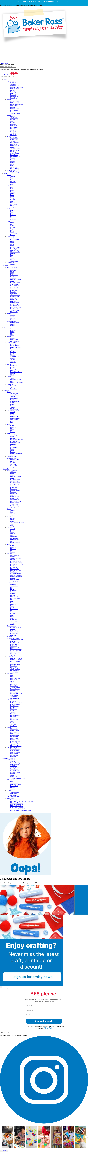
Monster (12, 227)
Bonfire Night (14, 290)
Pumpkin (12, 216)
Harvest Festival (14, 302)
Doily (11, 370)
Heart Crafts (13, 389)
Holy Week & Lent (15, 279)
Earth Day (13, 298)
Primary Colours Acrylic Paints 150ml (20, 810)
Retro (11, 256)
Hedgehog (13, 182)
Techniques (10, 699)
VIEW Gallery (4, 1150)
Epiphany (13, 276)
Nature (9, 185)
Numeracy (13, 452)
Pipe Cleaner (13, 125)
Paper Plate (13, 93)
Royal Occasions (15, 309)
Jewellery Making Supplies (17, 778)
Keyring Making (14, 150)
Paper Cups (13, 92)
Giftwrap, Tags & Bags (16, 382)
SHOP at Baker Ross (9, 758)
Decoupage (13, 369)
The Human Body (12, 456)
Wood (12, 375)
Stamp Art (13, 721)
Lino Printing (14, 122)
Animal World (14, 586)
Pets (11, 184)
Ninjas (12, 228)
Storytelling (13, 167)
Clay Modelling (14, 118)
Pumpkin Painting (15, 661)
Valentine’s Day (14, 310)
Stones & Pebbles (15, 772)
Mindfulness (13, 447)
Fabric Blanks (14, 769)
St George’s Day (14, 285)
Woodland (13, 207)
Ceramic (12, 367)
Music (12, 449)
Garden (12, 193)
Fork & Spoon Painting (16, 104)
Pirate (11, 230)
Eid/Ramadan (14, 275)
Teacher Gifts (14, 261)
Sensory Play (13, 679)
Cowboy (12, 244)
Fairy (11, 224)
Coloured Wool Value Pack (17, 809)
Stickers (12, 761)
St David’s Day (14, 284)
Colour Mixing (14, 686)
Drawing (12, 787)
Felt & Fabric (14, 119)
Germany (12, 533)
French (12, 415)
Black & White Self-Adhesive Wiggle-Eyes (22, 801)
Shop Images (10, 798)
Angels (12, 238)
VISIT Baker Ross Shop (13, 796)
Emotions (12, 566)
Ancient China (14, 393)
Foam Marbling (14, 750)
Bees (11, 187)
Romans (12, 404)
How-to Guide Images (13, 747)
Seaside (12, 258)
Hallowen (13, 635)
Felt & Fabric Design (16, 372)
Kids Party (13, 152)
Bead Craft (13, 116)
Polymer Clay (14, 713)
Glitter (12, 775)
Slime (11, 165)
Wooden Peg (13, 135)
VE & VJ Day (14, 312)
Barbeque (13, 330)
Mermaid (12, 225)
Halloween (13, 301)
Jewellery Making (15, 148)
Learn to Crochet (15, 689)
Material (9, 115)
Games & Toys (14, 250)
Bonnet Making (14, 139)
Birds (11, 188)
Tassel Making (14, 359)
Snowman (13, 259)
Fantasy (9, 221)
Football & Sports (15, 247)
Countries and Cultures (13, 410)
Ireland (12, 535)
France (12, 532)
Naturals (12, 373)
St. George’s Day (15, 482)
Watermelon (13, 219)
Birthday (12, 332)
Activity (5, 79)
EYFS (12, 676)
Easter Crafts (13, 646)
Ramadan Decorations (16, 652)
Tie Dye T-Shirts (14, 695)
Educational (6, 390)
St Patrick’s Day (14, 287)
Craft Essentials (14, 764)
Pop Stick (13, 128)
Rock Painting (14, 110)
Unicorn (12, 235)
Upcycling (13, 362)
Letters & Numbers (15, 570)
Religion (9, 424)
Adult (5, 327)
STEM (12, 681)
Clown (12, 242)
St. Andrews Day (15, 479)
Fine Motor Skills (15, 442)
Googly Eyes (13, 776)
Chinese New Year (15, 295)
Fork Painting (14, 736)
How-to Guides (7, 636)
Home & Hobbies (11, 342)
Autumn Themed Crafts (16, 639)
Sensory (12, 162)
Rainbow (12, 199)
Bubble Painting (14, 730)
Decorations (13, 666)
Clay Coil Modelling (15, 347)
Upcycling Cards (15, 670)
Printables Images (11, 626)
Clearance (9, 790)
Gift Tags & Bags (15, 669)
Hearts (12, 602)
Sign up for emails (44, 1021)
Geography (13, 444)
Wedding (12, 335)
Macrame (12, 353)
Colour (12, 436)
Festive (12, 245)
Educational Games (15, 561)
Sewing (12, 164)
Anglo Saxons (14, 396)
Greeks (12, 519)
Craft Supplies (11, 759)
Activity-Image (11, 170)
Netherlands (13, 536)
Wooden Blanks (14, 767)
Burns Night (13, 293)
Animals (9, 175)
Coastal (12, 378)
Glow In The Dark (15, 252)
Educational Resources (16, 439)
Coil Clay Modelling (15, 703)
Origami (12, 90)
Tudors (12, 524)
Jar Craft (12, 350)
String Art (13, 132)
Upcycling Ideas (14, 698)
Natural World (14, 609)
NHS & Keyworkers (16, 575)
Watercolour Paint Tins (16, 803)
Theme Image (10, 262)
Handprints (13, 147)
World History (14, 409)
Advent (12, 269)
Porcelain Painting (15, 108)
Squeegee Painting (15, 113)
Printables (6, 469)
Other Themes (11, 236)
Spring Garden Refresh (16, 693)
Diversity (12, 438)
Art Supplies (10, 779)
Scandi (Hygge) (14, 356)
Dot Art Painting (14, 101)
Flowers (12, 192)
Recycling (13, 159)
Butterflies (13, 592)
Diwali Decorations (15, 642)
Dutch (12, 413)
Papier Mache (14, 96)
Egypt (12, 530)
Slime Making (14, 692)
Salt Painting (13, 112)
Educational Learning (16, 562)
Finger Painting (14, 735)
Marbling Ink (13, 709)
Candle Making (14, 345)
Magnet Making (14, 153)
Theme (5, 173)
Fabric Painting (14, 102)
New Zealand (14, 419)
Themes (9, 376)
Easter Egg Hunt (14, 647)
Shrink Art (13, 130)
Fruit (11, 213)
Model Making (14, 155)
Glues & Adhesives (15, 784)
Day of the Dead (14, 296)
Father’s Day (13, 299)
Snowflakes (13, 204)
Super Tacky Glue (15, 799)
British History (14, 398)
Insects (12, 195)
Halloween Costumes (16, 659)
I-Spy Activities (14, 569)
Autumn (12, 315)
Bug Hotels (13, 684)
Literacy (12, 445)
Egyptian (12, 399)
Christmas (13, 270)
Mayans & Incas (14, 401)
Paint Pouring (14, 339)
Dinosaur (12, 181)
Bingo (12, 589)
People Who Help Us (16, 453)
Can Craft (13, 344)
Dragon (12, 222)
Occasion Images (11, 321)
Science (12, 455)
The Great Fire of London (17, 522)
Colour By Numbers (15, 558)
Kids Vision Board (15, 678)
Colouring (13, 789)
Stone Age (13, 405)
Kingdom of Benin (15, 416)
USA (11, 422)
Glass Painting (14, 105)
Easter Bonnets (14, 644)
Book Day (13, 292)
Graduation (13, 253)
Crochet (12, 141)
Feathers (12, 773)
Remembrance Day (15, 307)
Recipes (12, 158)
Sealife (12, 201)
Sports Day (13, 653)
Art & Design (14, 435)
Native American (15, 418)
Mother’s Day (14, 304)
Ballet (11, 241)
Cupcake (12, 210)
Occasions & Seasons (13, 638)
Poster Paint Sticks (15, 741)
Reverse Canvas (14, 341)
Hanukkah (13, 278)
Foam (11, 121)
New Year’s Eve (14, 305)
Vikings (12, 407)
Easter (12, 273)
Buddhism (13, 425)
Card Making (14, 82)
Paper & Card (10, 81)
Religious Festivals (12, 267)
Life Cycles (13, 572)
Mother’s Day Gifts (15, 650)
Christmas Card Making (16, 87)
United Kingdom (15, 539)
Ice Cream (13, 215)
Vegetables (13, 218)
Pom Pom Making (15, 127)
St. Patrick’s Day (14, 484)
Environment (13, 441)
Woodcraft (13, 133)
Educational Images (12, 458)
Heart (11, 255)
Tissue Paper (13, 98)
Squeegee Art (14, 719)
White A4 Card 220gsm (16, 806)
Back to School (14, 239)
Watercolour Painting (16, 746)
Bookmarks (13, 590)
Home (12, 349)
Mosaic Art (13, 710)
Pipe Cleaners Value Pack (17, 804)
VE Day (12, 655)
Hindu (12, 429)
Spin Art (12, 718)
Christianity (13, 427)
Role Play (13, 161)
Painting (9, 99)
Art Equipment (14, 783)
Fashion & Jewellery (15, 379)
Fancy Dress (13, 144)
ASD (11, 675)
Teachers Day (14, 504)
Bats (11, 178)
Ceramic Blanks (14, 770)
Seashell (12, 202)
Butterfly (12, 190)
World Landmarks (15, 542)
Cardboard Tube (14, 85)
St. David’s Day (14, 481)
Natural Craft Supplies (16, 763)
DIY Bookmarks (14, 142)
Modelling (13, 355)
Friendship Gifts (14, 248)
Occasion (6, 265)
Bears (11, 179)
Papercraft (13, 95)
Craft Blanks (13, 766)
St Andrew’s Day (15, 282)
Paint (11, 781)
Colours (12, 556)
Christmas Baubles (15, 664)
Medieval (12, 402)
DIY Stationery (14, 88)
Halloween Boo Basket (16, 658)
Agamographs (14, 584)
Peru (11, 421)
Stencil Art (13, 723)
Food (8, 208)
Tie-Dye (12, 361)
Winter (12, 319)
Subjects (9, 433)
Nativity (12, 281)
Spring (12, 316)
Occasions (9, 289)
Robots (12, 232)
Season (9, 509)
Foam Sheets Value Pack (17, 807)
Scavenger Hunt (14, 579)
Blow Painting (14, 729)
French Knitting (14, 145)
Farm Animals (14, 596)
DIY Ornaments (14, 667)
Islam (11, 430)
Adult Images (10, 384)
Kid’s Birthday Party (15, 649)
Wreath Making (14, 168)
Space (12, 205)
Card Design (13, 365)
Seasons (9, 313)
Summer (12, 318)
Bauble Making (14, 138)
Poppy (12, 198)
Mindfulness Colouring (16, 573)
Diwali (12, 272)
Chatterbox (13, 84)
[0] (16, 74)
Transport (12, 622)
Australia (12, 412)
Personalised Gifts (15, 156)
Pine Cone (13, 124)
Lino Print (13, 352)
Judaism (12, 432)
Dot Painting (13, 732)
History (9, 392)
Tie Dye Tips (13, 696)
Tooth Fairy (13, 233)
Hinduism (13, 549)
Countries (9, 527)
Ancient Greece (14, 395)
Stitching (12, 358)
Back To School (14, 555)
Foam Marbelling (15, 704)
